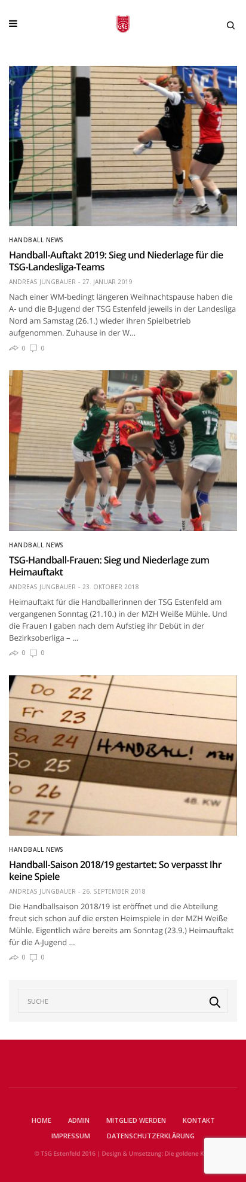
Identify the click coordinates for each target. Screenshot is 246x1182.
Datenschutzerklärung (151, 1135)
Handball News (36, 240)
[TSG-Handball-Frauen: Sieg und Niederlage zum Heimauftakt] (123, 450)
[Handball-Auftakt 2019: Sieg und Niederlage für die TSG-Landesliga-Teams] (123, 146)
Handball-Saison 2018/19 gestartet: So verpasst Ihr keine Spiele (115, 870)
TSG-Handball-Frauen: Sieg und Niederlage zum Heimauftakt (109, 565)
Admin (79, 1120)
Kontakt (199, 1120)
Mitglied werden (136, 1120)
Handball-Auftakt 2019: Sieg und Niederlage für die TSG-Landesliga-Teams (116, 260)
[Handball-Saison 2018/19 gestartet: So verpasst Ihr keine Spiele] (123, 755)
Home (41, 1120)
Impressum (70, 1135)
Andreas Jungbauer (42, 282)
